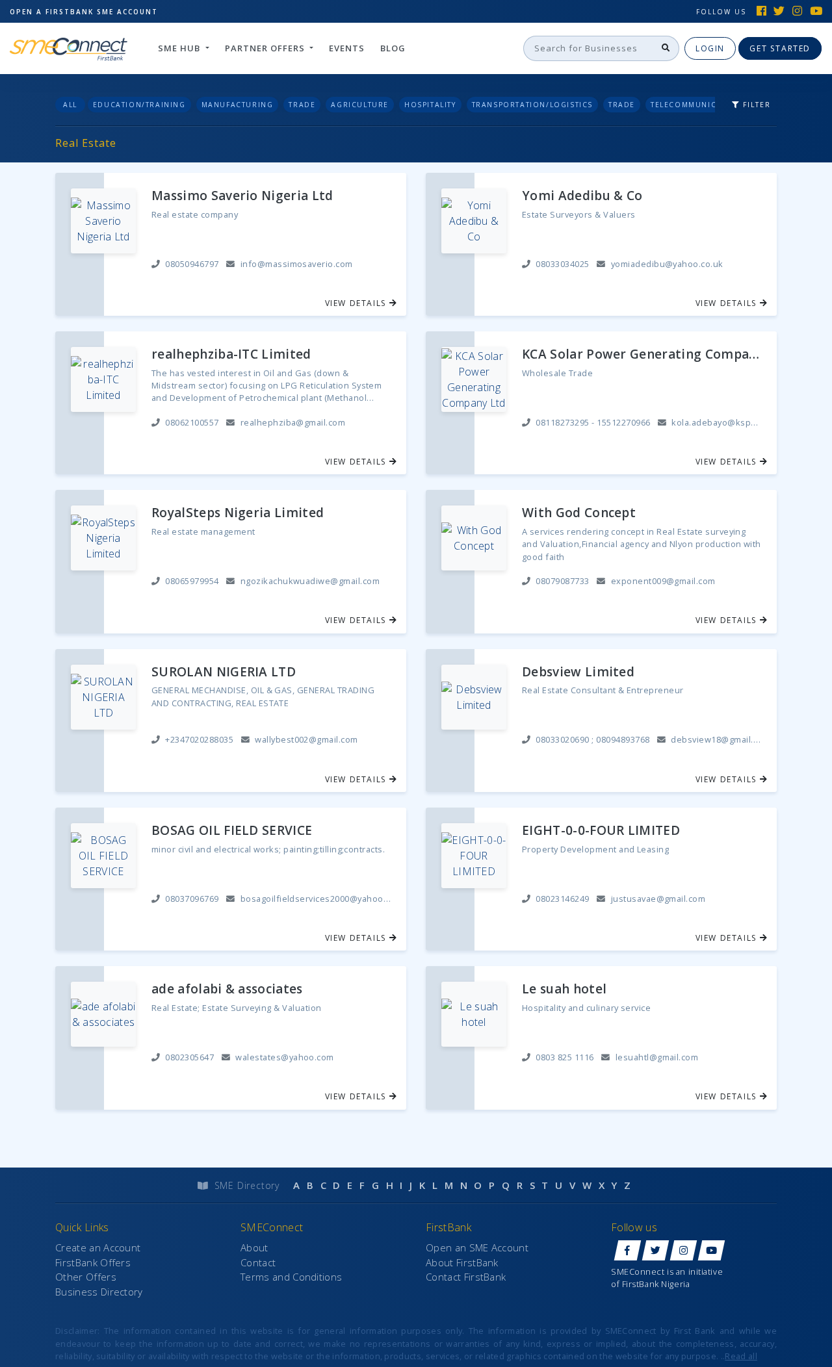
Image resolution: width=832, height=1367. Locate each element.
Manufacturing (238, 104)
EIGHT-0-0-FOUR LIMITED (601, 830)
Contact (258, 1262)
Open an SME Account (477, 1247)
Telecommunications (699, 104)
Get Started (780, 48)
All (70, 104)
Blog (393, 48)
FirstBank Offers (93, 1262)
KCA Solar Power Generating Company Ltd (641, 354)
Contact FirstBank (466, 1276)
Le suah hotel (564, 989)
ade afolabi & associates (227, 989)
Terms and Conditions (291, 1276)
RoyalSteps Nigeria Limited (237, 512)
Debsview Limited (578, 672)
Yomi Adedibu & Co (582, 195)
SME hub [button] (180, 48)
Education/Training (139, 104)
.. (739, 1356)
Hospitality (430, 104)
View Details (357, 303)
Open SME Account (84, 11)
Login (710, 48)
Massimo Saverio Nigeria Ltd (242, 195)
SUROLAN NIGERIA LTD (223, 672)
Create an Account (97, 1247)
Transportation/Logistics (532, 104)
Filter (755, 104)
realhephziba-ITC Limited (231, 354)
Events (347, 48)
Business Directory (99, 1291)
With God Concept (579, 512)
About (254, 1247)
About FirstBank (462, 1262)
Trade (302, 104)
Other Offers (85, 1276)
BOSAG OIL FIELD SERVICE (231, 830)
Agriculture (360, 104)
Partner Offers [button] (266, 48)
